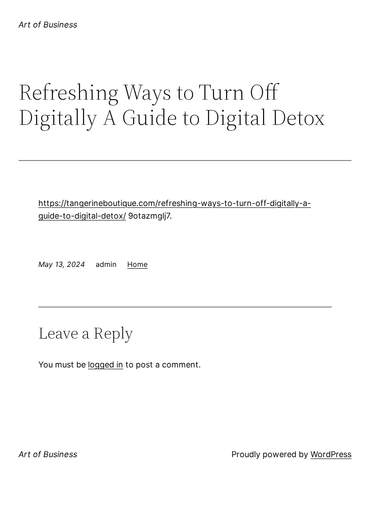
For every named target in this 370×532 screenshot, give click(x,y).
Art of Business (47, 24)
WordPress (331, 454)
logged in (105, 364)
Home (137, 264)
